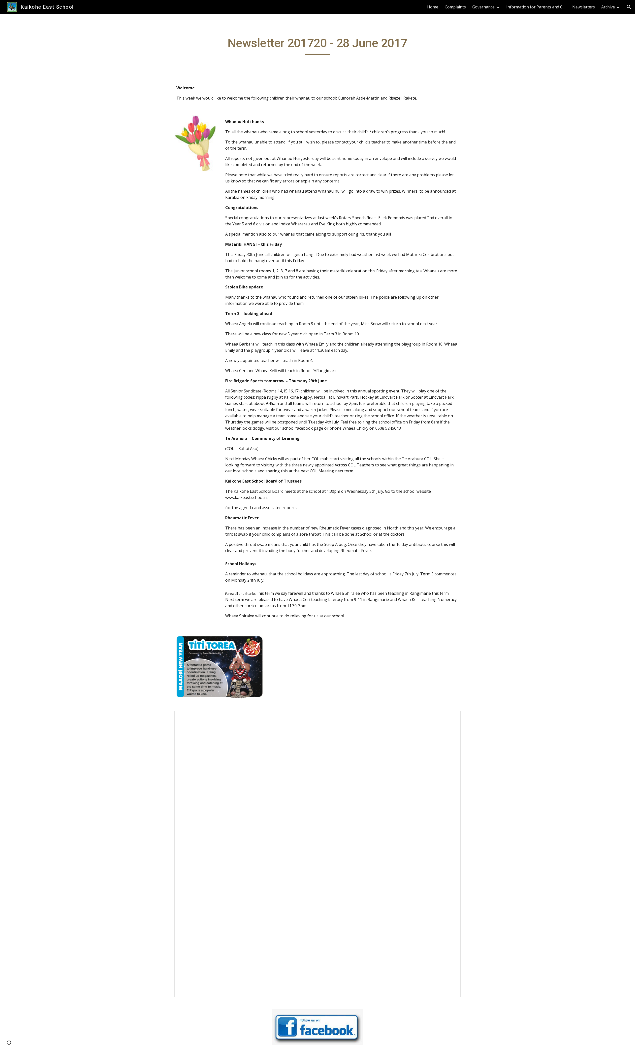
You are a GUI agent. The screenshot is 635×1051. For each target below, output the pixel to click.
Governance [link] (483, 7)
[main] (317, 45)
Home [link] (432, 7)
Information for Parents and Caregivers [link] (536, 7)
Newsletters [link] (583, 7)
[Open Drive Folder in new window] (451, 717)
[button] (629, 7)
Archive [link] (608, 7)
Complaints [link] (455, 7)
